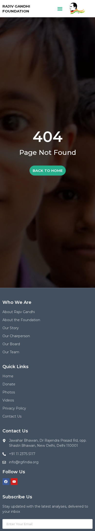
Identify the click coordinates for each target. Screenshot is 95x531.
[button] (60, 9)
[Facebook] (5, 481)
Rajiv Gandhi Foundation (16, 8)
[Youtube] (14, 481)
